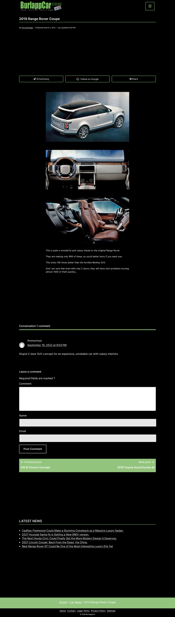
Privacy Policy (98, 610)
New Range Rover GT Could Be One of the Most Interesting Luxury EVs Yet (67, 546)
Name (23, 415)
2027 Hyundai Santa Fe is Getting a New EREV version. (55, 534)
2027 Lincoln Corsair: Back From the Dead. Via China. (55, 542)
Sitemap (111, 610)
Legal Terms (83, 610)
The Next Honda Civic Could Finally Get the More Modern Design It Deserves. (69, 538)
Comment (25, 383)
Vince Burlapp (27, 27)
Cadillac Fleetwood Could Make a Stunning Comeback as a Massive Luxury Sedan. (73, 530)
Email (22, 431)
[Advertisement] (87, 55)
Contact (71, 610)
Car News (75, 602)
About (63, 610)
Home (63, 602)
